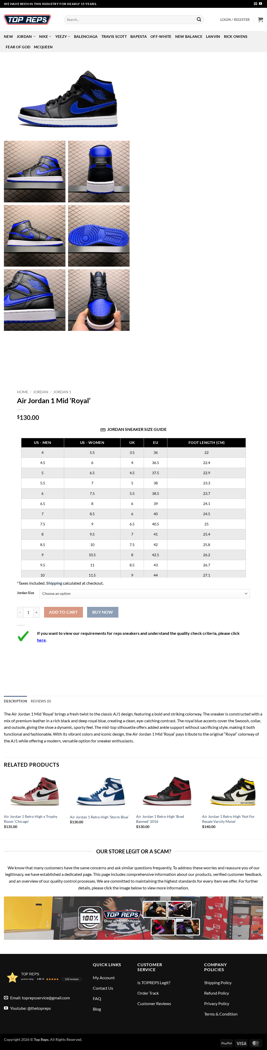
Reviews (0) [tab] (41, 701)
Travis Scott (114, 36)
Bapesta (138, 36)
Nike (43, 36)
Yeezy (61, 36)
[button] (235, 19)
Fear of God (18, 47)
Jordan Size (25, 593)
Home (22, 392)
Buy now (102, 612)
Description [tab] (15, 701)
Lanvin (213, 36)
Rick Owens (236, 36)
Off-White (161, 36)
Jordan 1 (62, 392)
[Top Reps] (30, 19)
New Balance (188, 36)
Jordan (24, 36)
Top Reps (41, 1039)
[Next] (263, 806)
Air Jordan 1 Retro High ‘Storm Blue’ (99, 817)
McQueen (43, 47)
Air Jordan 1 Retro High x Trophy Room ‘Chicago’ (30, 819)
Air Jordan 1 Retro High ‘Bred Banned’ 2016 (160, 819)
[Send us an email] (255, 4)
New (8, 36)
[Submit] (199, 19)
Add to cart (63, 612)
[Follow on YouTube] (260, 4)
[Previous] (4, 806)
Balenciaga (86, 36)
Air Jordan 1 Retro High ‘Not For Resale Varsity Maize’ (228, 819)
